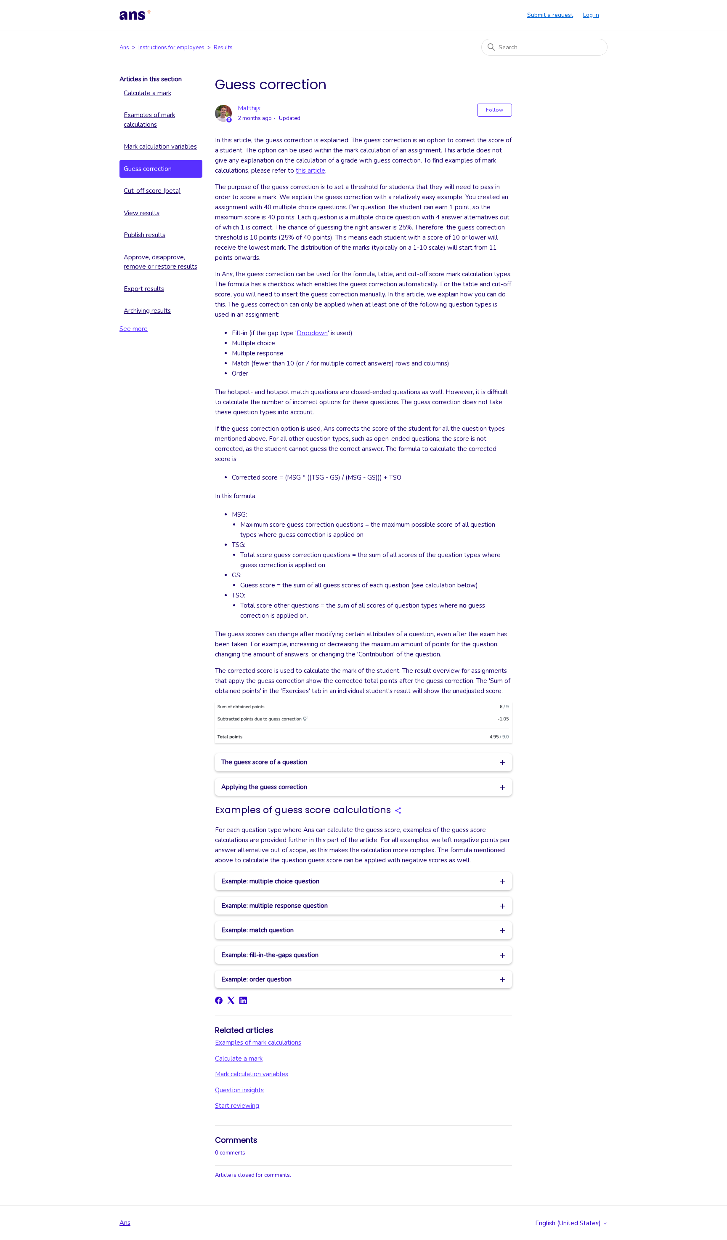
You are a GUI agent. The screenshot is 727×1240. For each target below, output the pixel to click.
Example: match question (257, 930)
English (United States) (568, 1223)
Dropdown (312, 333)
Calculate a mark (147, 93)
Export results (144, 289)
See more (133, 329)
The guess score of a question (264, 762)
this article (310, 170)
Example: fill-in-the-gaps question (269, 955)
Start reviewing (237, 1105)
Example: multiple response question (274, 905)
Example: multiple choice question (270, 881)
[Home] (135, 15)
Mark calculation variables (160, 146)
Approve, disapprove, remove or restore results (160, 262)
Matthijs (249, 108)
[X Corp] (231, 1000)
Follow (494, 110)
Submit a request (550, 15)
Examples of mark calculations (149, 120)
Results (223, 47)
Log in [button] (591, 15)
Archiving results (147, 311)
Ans (124, 47)
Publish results (144, 235)
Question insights (239, 1090)
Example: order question (256, 979)
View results (141, 213)
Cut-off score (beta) (152, 191)
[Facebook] (219, 1000)
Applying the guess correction (264, 787)
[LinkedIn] (243, 1000)
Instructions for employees (171, 47)
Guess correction (148, 169)
